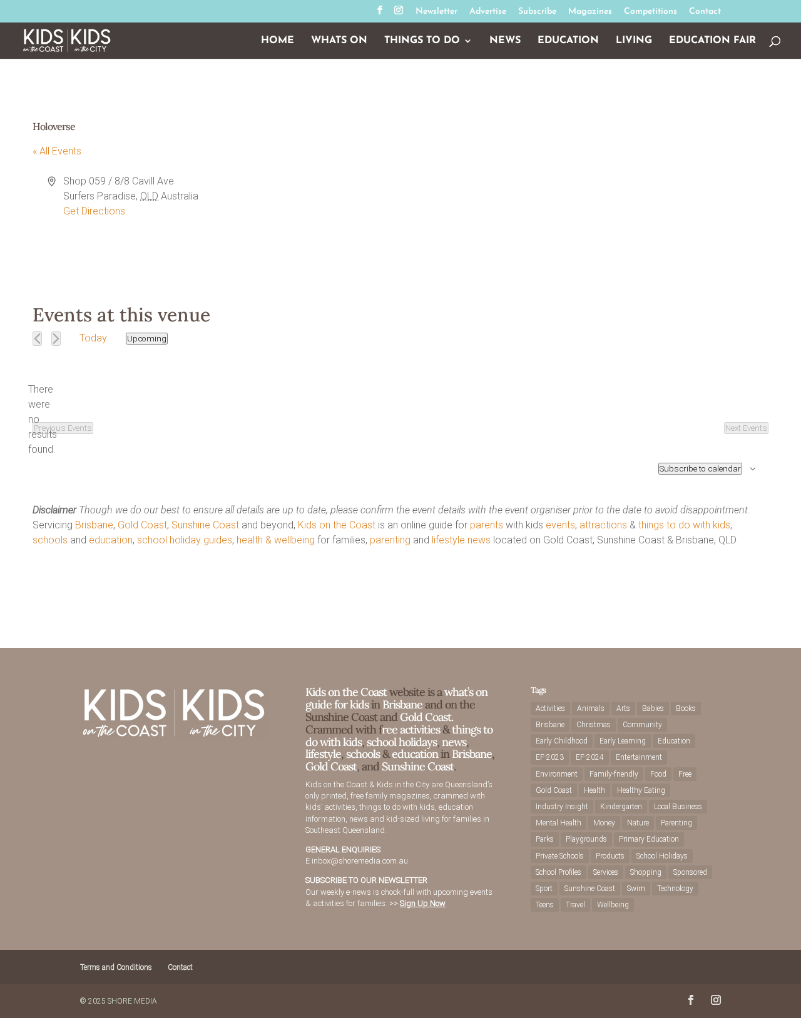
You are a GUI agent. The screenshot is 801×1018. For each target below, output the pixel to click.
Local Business (678, 806)
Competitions (650, 12)
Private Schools (560, 856)
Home (277, 41)
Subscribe (537, 12)
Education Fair (712, 41)
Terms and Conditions (116, 967)
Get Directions (94, 211)
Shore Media (132, 1001)
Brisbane (94, 525)
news (479, 540)
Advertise (487, 12)
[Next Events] (56, 338)
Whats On (339, 41)
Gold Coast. (425, 717)
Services (605, 872)
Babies (653, 708)
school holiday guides (184, 540)
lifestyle (448, 540)
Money (604, 823)
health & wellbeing (276, 540)
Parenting (676, 823)
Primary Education (649, 839)
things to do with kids (684, 525)
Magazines (590, 12)
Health (594, 790)
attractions (603, 525)
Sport (544, 888)
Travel (575, 904)
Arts (623, 708)
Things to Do (422, 41)
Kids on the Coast (336, 525)
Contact (705, 12)
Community (642, 724)
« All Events (57, 151)
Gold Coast (142, 525)
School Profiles (558, 872)
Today (93, 338)
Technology (675, 888)
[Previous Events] (37, 338)
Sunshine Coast (205, 525)
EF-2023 (550, 757)
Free (684, 774)
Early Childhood (562, 741)
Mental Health (558, 823)
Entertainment (639, 757)
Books (686, 708)
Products (610, 856)
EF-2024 (590, 757)
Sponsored (690, 872)
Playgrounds (586, 839)
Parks (545, 839)
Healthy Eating (641, 790)
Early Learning (622, 741)
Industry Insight (562, 806)
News (505, 41)
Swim (636, 888)
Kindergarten (621, 806)
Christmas (593, 724)
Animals (591, 708)
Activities (550, 708)
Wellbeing (613, 904)
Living (634, 41)
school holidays (402, 742)
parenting (390, 540)
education (111, 540)
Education (568, 41)
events (560, 525)
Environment (557, 774)
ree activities (411, 729)
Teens (545, 904)
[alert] (43, 419)
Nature (638, 823)
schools (50, 540)
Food (658, 774)
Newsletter (436, 12)
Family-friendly (613, 774)
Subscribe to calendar (700, 468)
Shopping (645, 872)
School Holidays (662, 856)
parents (486, 525)
